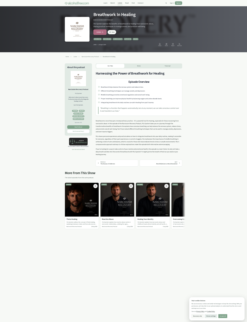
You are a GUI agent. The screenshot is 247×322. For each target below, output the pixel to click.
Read (127, 3)
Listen (120, 3)
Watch (112, 3)
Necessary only (197, 316)
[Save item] (95, 186)
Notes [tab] (139, 66)
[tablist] (139, 65)
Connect (140, 3)
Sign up (178, 3)
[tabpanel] (139, 112)
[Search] (166, 3)
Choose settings (211, 316)
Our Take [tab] (110, 66)
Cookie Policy (211, 311)
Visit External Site (78, 131)
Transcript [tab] (168, 66)
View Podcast (78, 127)
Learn (105, 3)
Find (133, 3)
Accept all (223, 316)
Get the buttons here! (78, 149)
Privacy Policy (200, 311)
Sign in (172, 3)
